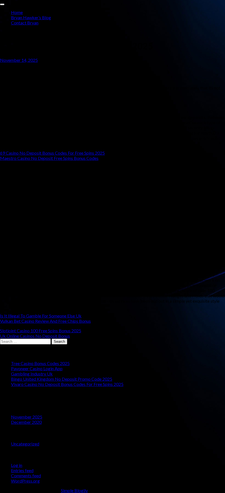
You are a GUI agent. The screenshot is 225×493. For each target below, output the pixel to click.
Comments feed (26, 475)
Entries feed (22, 470)
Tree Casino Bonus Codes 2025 (40, 363)
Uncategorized (25, 443)
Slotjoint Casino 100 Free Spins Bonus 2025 (40, 330)
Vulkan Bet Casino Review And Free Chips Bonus (45, 321)
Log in (16, 465)
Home (17, 12)
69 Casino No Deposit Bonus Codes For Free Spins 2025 (52, 152)
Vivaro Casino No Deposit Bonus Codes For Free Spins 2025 (67, 384)
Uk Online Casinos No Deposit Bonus (35, 335)
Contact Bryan (24, 22)
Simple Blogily (74, 490)
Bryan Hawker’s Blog (31, 17)
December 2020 (26, 422)
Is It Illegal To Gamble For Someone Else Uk (40, 315)
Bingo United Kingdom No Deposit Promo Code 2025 (61, 378)
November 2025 (26, 416)
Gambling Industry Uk (32, 373)
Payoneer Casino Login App (37, 368)
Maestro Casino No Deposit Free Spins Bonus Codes (49, 158)
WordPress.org (25, 480)
